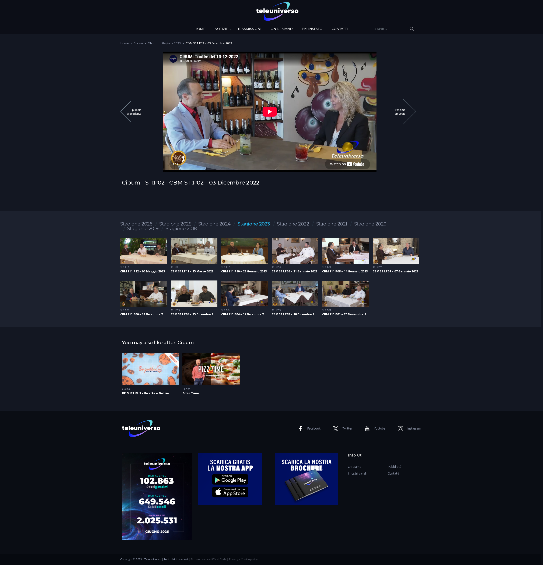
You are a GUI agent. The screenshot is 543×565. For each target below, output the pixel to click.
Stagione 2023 (171, 43)
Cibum (152, 43)
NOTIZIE (221, 29)
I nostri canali (357, 473)
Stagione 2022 (293, 224)
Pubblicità (395, 466)
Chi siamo (354, 466)
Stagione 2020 (370, 224)
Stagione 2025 (175, 224)
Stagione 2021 (331, 224)
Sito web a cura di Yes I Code (209, 559)
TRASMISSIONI (249, 29)
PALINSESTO (312, 29)
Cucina (138, 43)
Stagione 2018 (181, 228)
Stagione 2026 (136, 224)
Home (124, 43)
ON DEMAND (282, 29)
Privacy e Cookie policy (243, 559)
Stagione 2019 (142, 228)
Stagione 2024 (214, 224)
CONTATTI (340, 29)
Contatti (393, 473)
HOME (200, 29)
